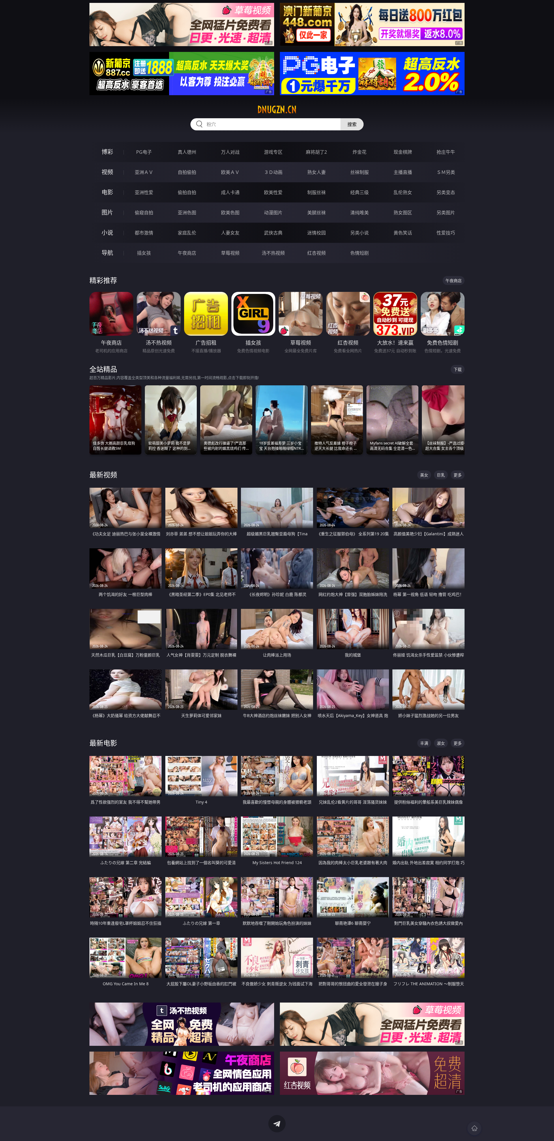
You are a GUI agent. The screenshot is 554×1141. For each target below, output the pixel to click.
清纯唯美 (359, 212)
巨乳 (441, 475)
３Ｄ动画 (273, 172)
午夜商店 (187, 253)
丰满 (424, 743)
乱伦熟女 (403, 192)
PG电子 (144, 152)
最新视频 (103, 474)
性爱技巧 (446, 233)
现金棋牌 (403, 152)
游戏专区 (273, 152)
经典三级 (359, 192)
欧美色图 (230, 212)
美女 (424, 475)
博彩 (107, 152)
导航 (107, 253)
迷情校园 (316, 233)
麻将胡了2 (316, 152)
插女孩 (144, 253)
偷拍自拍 (187, 192)
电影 (107, 192)
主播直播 (403, 172)
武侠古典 (273, 233)
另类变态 (446, 192)
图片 (107, 212)
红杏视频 (316, 253)
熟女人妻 (316, 172)
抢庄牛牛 (446, 152)
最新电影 (103, 743)
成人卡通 (230, 192)
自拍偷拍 (187, 172)
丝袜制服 (359, 172)
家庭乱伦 (187, 233)
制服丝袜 (316, 192)
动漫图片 (273, 212)
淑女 (441, 743)
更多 (458, 475)
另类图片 (446, 212)
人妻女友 (230, 233)
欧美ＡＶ (230, 172)
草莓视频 (230, 253)
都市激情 (144, 233)
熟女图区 (403, 212)
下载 (458, 369)
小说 (107, 233)
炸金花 (359, 152)
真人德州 (187, 152)
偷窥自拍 (144, 212)
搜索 (352, 124)
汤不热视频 (273, 253)
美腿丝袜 (316, 212)
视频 (107, 172)
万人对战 (230, 152)
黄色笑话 (403, 233)
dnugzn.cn (277, 109)
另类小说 (359, 233)
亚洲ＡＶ (144, 172)
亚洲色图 (187, 212)
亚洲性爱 (144, 192)
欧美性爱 (273, 192)
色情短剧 (359, 253)
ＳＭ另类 (446, 172)
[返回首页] (474, 1128)
